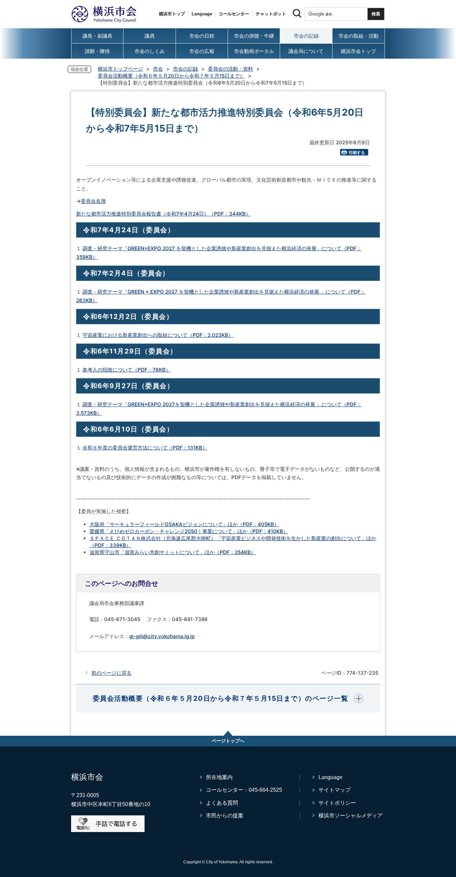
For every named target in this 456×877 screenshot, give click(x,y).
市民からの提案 (224, 815)
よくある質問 (222, 803)
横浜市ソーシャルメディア (350, 815)
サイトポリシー (337, 803)
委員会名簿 (93, 201)
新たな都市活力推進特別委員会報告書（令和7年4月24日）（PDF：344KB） (163, 214)
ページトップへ (228, 740)
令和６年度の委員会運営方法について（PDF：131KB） (144, 447)
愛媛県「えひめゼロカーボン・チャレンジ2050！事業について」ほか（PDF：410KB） (188, 531)
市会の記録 (185, 69)
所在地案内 (219, 777)
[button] (228, 698)
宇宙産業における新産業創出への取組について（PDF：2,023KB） (157, 335)
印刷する (357, 152)
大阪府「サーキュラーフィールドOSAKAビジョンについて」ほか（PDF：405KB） (184, 524)
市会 (158, 69)
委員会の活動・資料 (230, 69)
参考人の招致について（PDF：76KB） (126, 370)
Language (330, 777)
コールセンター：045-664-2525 (244, 790)
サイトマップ (334, 790)
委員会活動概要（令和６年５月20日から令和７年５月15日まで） (171, 76)
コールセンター (234, 13)
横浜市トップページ (120, 69)
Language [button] (202, 13)
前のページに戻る (111, 673)
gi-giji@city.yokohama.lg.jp (162, 636)
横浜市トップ (172, 13)
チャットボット (271, 13)
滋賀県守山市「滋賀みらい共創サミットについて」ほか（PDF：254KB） (172, 552)
